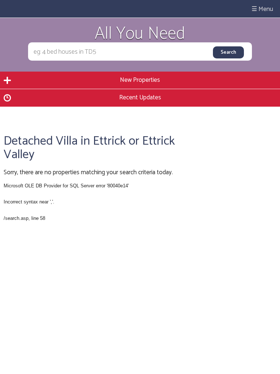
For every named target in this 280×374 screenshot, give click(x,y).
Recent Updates (140, 97)
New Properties (140, 80)
